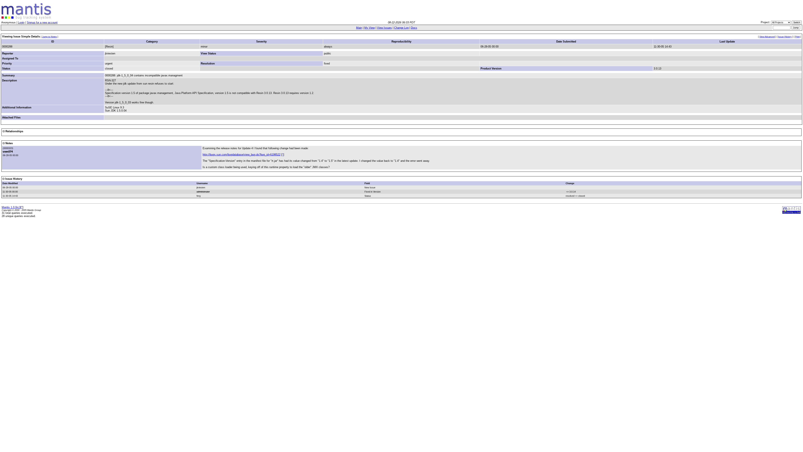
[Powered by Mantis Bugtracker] (791, 212)
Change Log (401, 27)
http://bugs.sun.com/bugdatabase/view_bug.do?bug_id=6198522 (241, 154)
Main (359, 27)
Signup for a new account (42, 22)
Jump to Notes (49, 36)
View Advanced (767, 36)
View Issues (384, 27)
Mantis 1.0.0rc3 (11, 207)
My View (369, 27)
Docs (414, 27)
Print (797, 36)
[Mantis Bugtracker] (26, 18)
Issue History (785, 36)
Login (21, 22)
